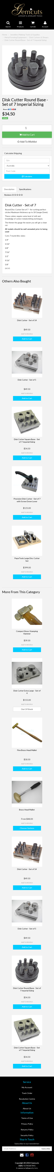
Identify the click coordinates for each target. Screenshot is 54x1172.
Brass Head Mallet (27, 809)
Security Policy (27, 1135)
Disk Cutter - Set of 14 (27, 320)
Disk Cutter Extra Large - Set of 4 (27, 691)
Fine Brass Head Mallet (27, 750)
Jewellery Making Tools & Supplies (25, 34)
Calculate (28, 176)
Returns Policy (27, 1129)
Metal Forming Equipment (16, 37)
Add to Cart (28, 134)
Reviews (8, 195)
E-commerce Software (24, 1168)
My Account (27, 1087)
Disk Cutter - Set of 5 (27, 380)
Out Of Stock (27, 709)
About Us (27, 1108)
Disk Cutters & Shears (38, 37)
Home (4, 34)
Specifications (25, 189)
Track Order (27, 1093)
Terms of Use (27, 1118)
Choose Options (27, 828)
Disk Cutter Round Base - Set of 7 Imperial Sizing (26, 40)
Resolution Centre (27, 1099)
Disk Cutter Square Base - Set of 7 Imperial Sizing (27, 440)
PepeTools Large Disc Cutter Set (27, 559)
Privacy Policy (27, 1124)
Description (9, 189)
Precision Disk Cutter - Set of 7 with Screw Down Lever (27, 500)
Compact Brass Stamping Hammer (27, 632)
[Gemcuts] (27, 10)
